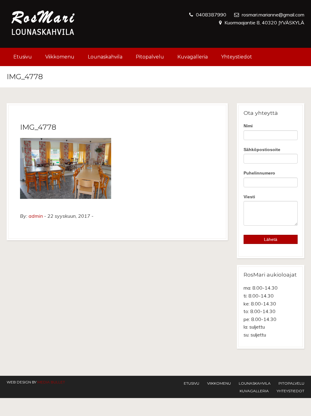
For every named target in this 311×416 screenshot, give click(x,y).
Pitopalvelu (150, 57)
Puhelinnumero (259, 173)
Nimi (248, 125)
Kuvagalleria (192, 57)
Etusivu (22, 57)
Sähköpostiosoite (262, 149)
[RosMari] (43, 24)
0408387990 (211, 15)
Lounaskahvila (105, 57)
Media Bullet (51, 382)
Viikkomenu (59, 57)
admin (36, 216)
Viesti (249, 196)
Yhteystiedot (236, 57)
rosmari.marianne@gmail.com (273, 15)
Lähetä (270, 239)
